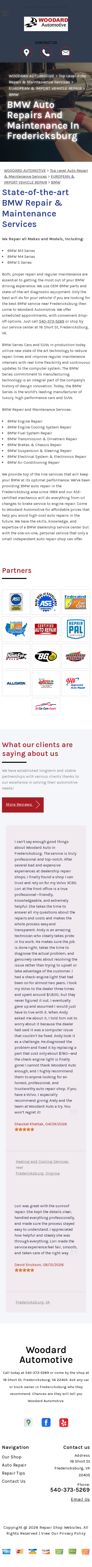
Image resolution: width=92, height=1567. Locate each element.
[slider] (24, 1129)
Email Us (80, 1499)
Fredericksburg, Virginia (38, 1173)
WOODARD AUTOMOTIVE (31, 75)
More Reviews (19, 804)
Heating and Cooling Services (42, 1161)
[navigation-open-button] (5, 13)
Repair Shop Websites (60, 1527)
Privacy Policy (72, 1533)
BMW (14, 94)
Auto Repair (14, 1465)
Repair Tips (13, 1473)
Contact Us (14, 1481)
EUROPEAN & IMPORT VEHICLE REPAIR (45, 88)
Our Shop (12, 1457)
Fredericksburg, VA (33, 1302)
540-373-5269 (51, 321)
